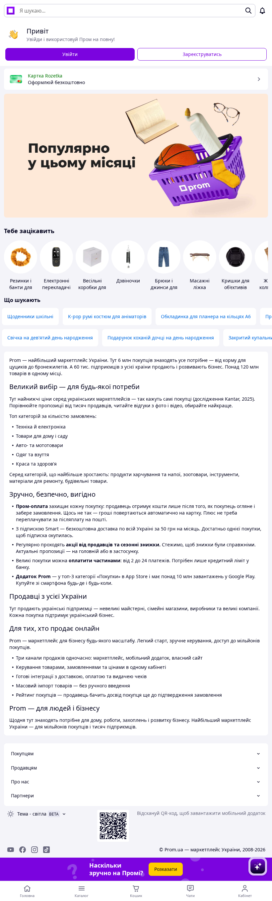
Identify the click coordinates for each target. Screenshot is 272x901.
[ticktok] (46, 850)
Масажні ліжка (200, 283)
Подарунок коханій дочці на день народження (160, 337)
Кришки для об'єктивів (235, 283)
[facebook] (23, 850)
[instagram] (34, 850)
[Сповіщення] (262, 10)
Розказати (165, 869)
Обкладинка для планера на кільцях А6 (206, 316)
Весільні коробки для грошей (92, 287)
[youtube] (11, 850)
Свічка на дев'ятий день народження (50, 337)
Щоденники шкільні (30, 316)
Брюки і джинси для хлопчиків (164, 287)
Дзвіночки (128, 280)
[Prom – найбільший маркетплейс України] (10, 10)
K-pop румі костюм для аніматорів (107, 316)
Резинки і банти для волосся (20, 287)
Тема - (31, 814)
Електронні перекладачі (56, 283)
